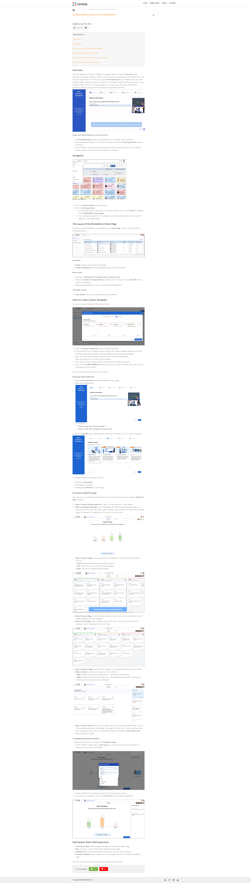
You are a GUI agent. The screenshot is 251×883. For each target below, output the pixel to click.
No (105, 869)
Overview (76, 39)
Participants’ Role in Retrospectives (86, 62)
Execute (83, 9)
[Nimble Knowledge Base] (80, 3)
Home (145, 3)
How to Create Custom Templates (86, 53)
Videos (164, 3)
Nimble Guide (154, 3)
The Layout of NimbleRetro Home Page (88, 48)
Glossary (172, 3)
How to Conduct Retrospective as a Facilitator (90, 58)
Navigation (77, 44)
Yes (94, 869)
